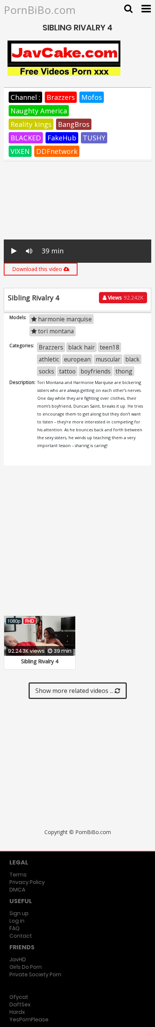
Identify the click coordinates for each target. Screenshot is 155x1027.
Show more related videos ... (75, 691)
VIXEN (20, 151)
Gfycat (18, 997)
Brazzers (61, 97)
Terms (18, 874)
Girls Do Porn (25, 967)
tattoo (67, 371)
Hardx (17, 1012)
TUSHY (94, 137)
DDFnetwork (57, 151)
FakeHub (61, 137)
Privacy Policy (27, 882)
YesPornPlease (29, 1019)
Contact (20, 936)
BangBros (74, 124)
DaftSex (19, 1004)
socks (46, 371)
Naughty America (39, 110)
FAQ (14, 928)
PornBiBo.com (40, 10)
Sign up (19, 913)
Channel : (25, 97)
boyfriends (96, 371)
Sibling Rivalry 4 (39, 661)
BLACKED (26, 137)
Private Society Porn (35, 974)
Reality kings (31, 124)
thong (123, 371)
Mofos (91, 97)
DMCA (17, 889)
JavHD (17, 959)
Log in (16, 921)
